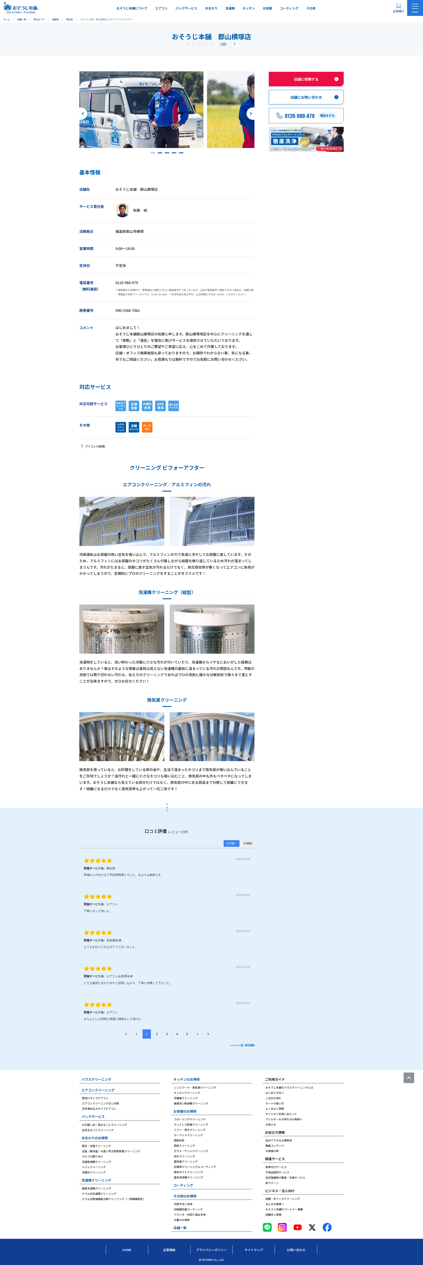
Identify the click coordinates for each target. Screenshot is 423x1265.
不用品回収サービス (277, 1172)
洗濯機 (230, 8)
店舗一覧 (180, 1227)
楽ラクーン (271, 1183)
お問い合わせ (296, 1250)
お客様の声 (272, 1151)
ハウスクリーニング (96, 1079)
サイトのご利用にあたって (281, 1114)
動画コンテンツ (274, 1145)
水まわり (211, 8)
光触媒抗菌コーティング (188, 1209)
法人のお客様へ (274, 1204)
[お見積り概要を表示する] (398, 8)
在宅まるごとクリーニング (98, 1130)
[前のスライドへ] (83, 113)
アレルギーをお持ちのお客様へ (283, 1119)
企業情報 (169, 1250)
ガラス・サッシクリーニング (191, 1151)
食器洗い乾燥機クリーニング (191, 1103)
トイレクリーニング (94, 1167)
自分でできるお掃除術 (278, 1140)
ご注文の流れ (273, 1098)
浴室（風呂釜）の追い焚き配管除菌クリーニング (111, 1151)
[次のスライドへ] (250, 113)
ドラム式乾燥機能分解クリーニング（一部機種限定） (113, 1199)
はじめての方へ (274, 1093)
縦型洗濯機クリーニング (96, 1188)
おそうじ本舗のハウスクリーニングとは (289, 1087)
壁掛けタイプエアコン (95, 1098)
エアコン (161, 8)
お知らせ (270, 1124)
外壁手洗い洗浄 (183, 1204)
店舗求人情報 (273, 1214)
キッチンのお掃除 (186, 1079)
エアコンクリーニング (98, 1090)
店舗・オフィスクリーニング (282, 1198)
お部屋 (267, 8)
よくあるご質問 (274, 1108)
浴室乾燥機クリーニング (96, 1161)
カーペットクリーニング (188, 1135)
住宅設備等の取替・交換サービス (285, 1177)
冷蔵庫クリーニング (186, 1098)
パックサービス (186, 8)
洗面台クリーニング (94, 1172)
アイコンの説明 (95, 446)
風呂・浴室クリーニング (96, 1146)
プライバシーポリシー (211, 1250)
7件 (223, 44)
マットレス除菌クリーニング (191, 1124)
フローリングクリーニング (190, 1119)
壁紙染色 (179, 1140)
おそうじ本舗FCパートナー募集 (284, 1209)
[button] (153, 152)
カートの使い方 (274, 1103)
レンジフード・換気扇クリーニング (195, 1087)
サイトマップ (254, 1250)
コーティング (289, 8)
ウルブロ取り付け (92, 1156)
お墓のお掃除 (182, 1220)
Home (126, 1250)
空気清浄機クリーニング (188, 1177)
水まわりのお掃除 (95, 1138)
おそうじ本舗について (132, 8)
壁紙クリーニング (184, 1145)
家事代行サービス (276, 1167)
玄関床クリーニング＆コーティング (195, 1167)
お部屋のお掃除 (185, 1111)
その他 (310, 8)
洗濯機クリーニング (96, 1180)
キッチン (249, 8)
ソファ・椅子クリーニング (190, 1130)
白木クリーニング (184, 1156)
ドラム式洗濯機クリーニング (99, 1193)
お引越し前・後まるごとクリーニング (104, 1124)
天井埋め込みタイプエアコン (99, 1108)
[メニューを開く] (415, 8)
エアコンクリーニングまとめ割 (100, 1103)
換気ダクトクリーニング (188, 1172)
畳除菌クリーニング (186, 1161)
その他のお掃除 (185, 1196)
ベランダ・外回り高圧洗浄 (190, 1214)
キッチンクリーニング (187, 1093)
